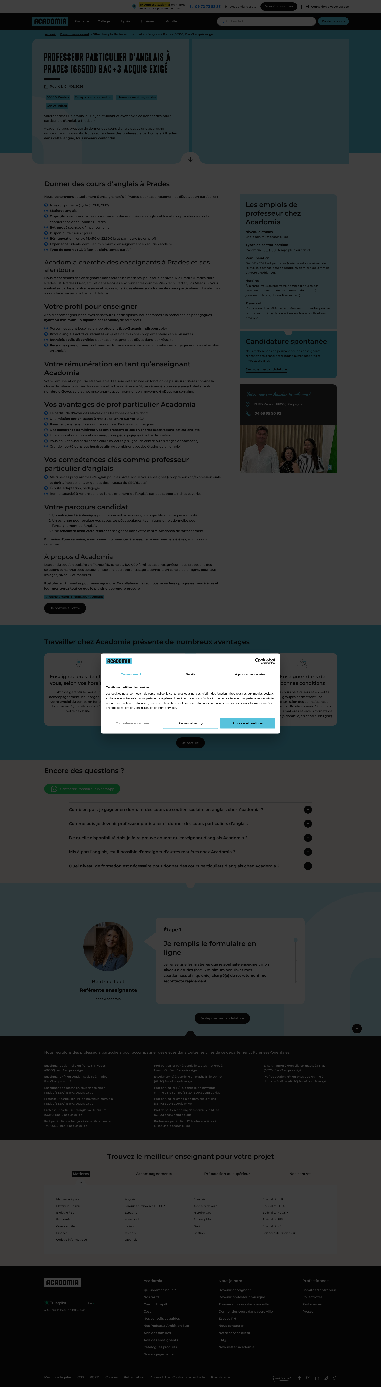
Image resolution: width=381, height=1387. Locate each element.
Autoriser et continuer (247, 723)
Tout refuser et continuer (133, 723)
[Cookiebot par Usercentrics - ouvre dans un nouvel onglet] (258, 661)
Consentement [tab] (131, 674)
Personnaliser (188, 723)
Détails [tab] (190, 674)
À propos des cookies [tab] (250, 674)
